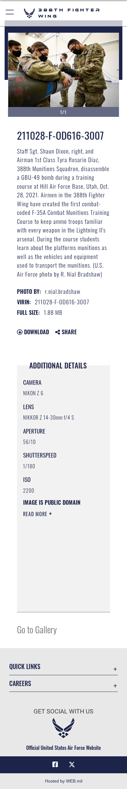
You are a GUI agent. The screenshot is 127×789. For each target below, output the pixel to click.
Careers (20, 683)
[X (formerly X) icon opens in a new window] (71, 764)
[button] (10, 13)
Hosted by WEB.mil (63, 781)
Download (36, 332)
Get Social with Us (63, 711)
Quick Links (24, 666)
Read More (36, 514)
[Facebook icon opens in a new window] (55, 764)
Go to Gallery (37, 629)
